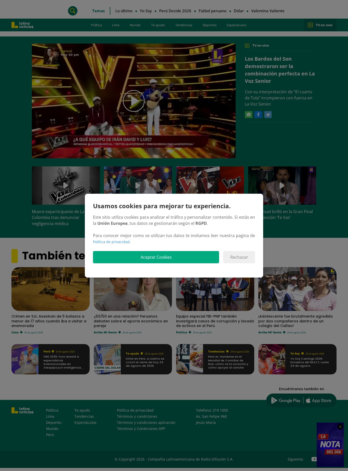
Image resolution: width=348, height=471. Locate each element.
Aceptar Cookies (156, 257)
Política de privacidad (111, 241)
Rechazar (239, 257)
